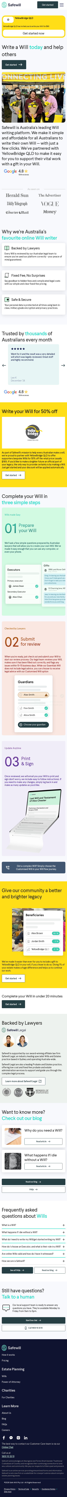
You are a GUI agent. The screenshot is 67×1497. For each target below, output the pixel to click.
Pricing (5, 1360)
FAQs (4, 1424)
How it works (8, 1354)
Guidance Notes (48, 1489)
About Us (6, 1412)
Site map (7, 1491)
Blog (4, 1418)
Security (35, 1489)
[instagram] (18, 1438)
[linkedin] (26, 1438)
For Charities (8, 1397)
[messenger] (11, 1438)
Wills (4, 1376)
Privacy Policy (9, 1489)
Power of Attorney (11, 1381)
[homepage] (11, 5)
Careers (6, 1430)
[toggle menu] (62, 5)
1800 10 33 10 (8, 1456)
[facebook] (4, 1438)
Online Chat (7, 1447)
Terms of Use (23, 1489)
